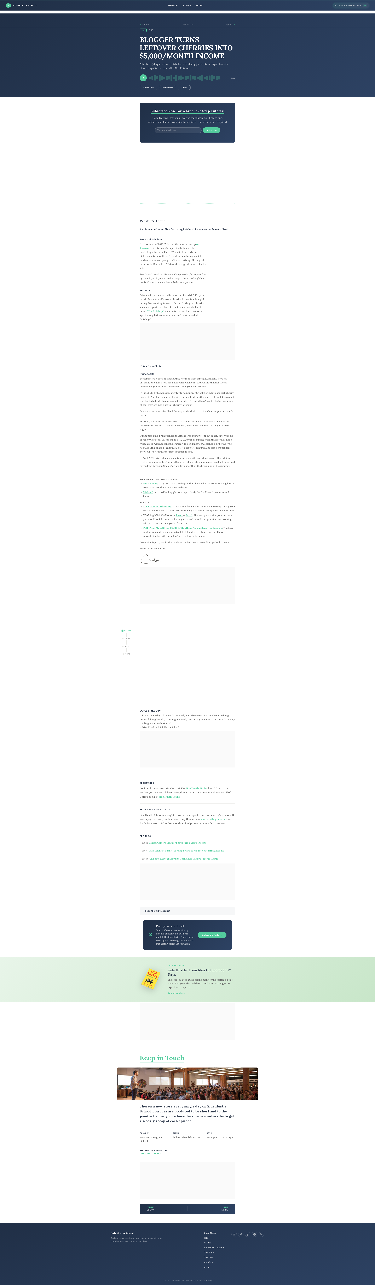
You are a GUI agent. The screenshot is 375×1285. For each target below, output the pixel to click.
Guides (207, 1242)
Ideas (206, 1238)
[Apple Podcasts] (247, 1234)
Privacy (209, 1280)
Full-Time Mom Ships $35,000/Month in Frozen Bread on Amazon (182, 527)
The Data (208, 1257)
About (199, 5)
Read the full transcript (157, 911)
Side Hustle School (122, 1233)
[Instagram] (234, 1234)
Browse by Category (214, 1247)
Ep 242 (229, 24)
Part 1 (179, 515)
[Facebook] (240, 1234)
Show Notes (210, 1233)
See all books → (176, 993)
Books (187, 5)
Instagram (156, 1137)
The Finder (209, 1252)
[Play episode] (143, 77)
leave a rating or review (213, 819)
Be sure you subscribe (205, 1116)
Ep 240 (146, 24)
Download (167, 87)
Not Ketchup (150, 483)
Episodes (173, 5)
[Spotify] (254, 1234)
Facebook (145, 1137)
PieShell (148, 492)
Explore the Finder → (212, 935)
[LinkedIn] (261, 1234)
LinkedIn (144, 1141)
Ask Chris (208, 1262)
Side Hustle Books (169, 796)
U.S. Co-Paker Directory (157, 506)
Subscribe (148, 87)
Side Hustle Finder (196, 788)
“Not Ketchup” (155, 311)
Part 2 (189, 515)
